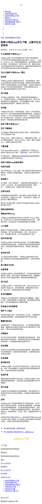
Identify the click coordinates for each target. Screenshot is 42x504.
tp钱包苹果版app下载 (12, 15)
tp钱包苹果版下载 (11, 13)
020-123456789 (6, 463)
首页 (2, 37)
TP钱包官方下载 (10, 487)
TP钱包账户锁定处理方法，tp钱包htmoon (20, 432)
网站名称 (8, 11)
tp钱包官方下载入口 (11, 20)
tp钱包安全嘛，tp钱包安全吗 (15, 428)
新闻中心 (8, 18)
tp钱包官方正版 (10, 24)
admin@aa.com (5, 477)
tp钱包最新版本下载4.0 (12, 22)
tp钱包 (31, 85)
